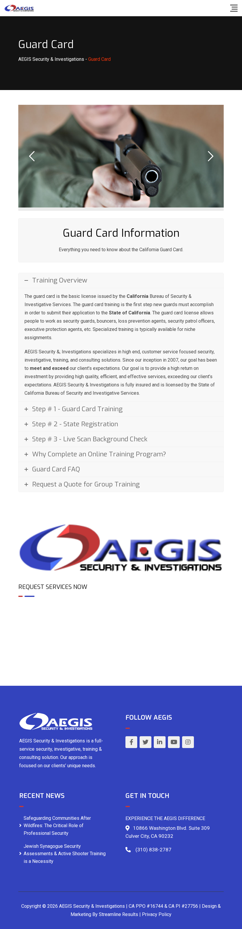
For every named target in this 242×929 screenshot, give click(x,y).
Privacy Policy (156, 914)
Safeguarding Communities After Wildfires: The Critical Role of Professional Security (57, 825)
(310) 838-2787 (153, 850)
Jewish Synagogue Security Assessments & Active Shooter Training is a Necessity (65, 853)
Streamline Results (118, 914)
